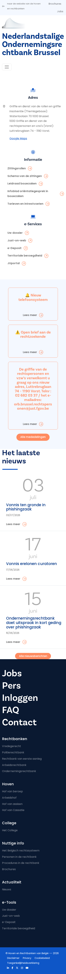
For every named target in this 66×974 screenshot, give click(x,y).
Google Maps (18, 138)
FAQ (10, 710)
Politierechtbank (13, 752)
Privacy (27, 958)
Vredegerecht (11, 746)
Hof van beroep (12, 791)
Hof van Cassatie (13, 810)
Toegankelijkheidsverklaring (23, 963)
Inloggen (20, 698)
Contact (19, 722)
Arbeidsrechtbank (14, 765)
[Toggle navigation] (7, 67)
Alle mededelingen (33, 437)
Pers (11, 686)
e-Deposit (9, 922)
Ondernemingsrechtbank (19, 771)
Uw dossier (9, 910)
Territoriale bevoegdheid (18, 928)
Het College (10, 830)
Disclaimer (13, 958)
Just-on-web (11, 916)
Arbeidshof (9, 798)
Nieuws (6, 889)
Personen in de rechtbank (19, 857)
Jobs (60, 11)
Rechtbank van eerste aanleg (22, 759)
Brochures (55, 3)
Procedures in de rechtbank (20, 863)
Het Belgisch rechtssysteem (20, 850)
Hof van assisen (12, 804)
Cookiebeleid (42, 958)
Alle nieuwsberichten (33, 656)
